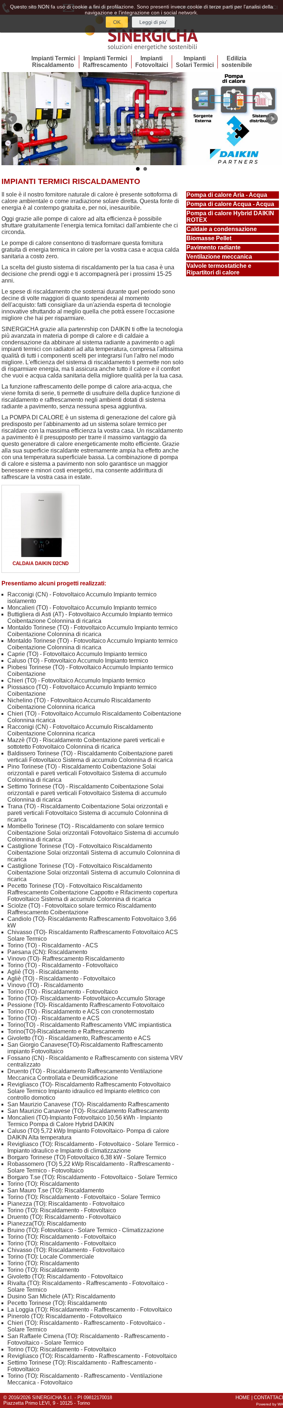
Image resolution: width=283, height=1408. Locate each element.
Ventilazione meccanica (219, 256)
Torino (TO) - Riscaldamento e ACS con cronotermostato (80, 1011)
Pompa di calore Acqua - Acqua (230, 204)
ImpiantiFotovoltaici (151, 61)
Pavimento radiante (213, 247)
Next (272, 119)
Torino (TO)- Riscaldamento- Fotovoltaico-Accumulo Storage (86, 998)
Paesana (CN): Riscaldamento (47, 952)
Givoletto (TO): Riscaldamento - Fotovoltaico (65, 1276)
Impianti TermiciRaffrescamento (105, 61)
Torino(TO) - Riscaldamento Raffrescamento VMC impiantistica (89, 1025)
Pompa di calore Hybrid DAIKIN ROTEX (230, 216)
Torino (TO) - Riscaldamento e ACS (53, 1018)
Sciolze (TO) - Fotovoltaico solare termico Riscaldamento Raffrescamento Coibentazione (81, 908)
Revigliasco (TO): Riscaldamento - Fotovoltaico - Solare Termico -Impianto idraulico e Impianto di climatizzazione (92, 1147)
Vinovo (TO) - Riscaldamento (45, 985)
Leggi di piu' (153, 22)
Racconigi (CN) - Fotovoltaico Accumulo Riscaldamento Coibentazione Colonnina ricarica (80, 730)
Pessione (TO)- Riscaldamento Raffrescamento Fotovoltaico (85, 1005)
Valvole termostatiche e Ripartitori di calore (218, 269)
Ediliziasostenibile (236, 61)
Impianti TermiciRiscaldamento (53, 61)
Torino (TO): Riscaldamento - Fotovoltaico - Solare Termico (83, 1197)
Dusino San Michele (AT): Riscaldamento (61, 1296)
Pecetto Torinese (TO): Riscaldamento (57, 1303)
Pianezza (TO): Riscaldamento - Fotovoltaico (66, 1203)
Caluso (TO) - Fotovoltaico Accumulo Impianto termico (77, 660)
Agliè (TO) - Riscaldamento (42, 972)
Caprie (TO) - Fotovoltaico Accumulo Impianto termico (77, 654)
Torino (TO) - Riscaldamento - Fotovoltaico (62, 965)
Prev (11, 119)
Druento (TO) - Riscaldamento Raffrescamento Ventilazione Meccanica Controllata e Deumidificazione (85, 1074)
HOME (242, 1397)
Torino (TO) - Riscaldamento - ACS (52, 945)
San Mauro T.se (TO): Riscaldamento (55, 1190)
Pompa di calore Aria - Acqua (226, 195)
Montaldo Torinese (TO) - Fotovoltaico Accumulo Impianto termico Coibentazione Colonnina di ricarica (92, 630)
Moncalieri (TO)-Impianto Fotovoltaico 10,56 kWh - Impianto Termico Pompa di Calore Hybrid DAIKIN (85, 1120)
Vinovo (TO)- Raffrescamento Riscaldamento (66, 958)
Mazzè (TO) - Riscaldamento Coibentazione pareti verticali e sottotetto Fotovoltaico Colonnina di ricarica (86, 743)
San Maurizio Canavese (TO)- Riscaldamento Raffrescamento (88, 1104)
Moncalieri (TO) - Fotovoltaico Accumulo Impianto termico (82, 607)
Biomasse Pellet (208, 238)
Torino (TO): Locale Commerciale (50, 1256)
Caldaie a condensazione (221, 229)
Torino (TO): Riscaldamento (43, 1184)
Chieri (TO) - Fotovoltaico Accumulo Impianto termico (76, 680)
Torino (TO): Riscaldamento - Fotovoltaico (61, 1210)
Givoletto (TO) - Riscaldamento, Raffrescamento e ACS (79, 1038)
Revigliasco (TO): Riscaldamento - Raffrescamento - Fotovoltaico (92, 1356)
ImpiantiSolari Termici (195, 61)
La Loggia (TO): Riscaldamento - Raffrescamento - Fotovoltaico (89, 1309)
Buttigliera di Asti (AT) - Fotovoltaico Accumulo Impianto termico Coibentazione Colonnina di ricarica (89, 617)
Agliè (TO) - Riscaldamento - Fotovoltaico (61, 978)
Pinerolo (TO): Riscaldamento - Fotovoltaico (64, 1316)
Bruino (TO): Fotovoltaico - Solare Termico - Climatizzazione (85, 1230)
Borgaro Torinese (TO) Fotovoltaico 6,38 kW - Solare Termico (86, 1157)
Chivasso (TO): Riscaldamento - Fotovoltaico (66, 1250)
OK (116, 22)
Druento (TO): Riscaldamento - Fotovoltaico (64, 1217)
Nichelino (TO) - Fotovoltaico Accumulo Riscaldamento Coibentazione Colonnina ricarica (79, 703)
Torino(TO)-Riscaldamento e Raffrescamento (65, 1031)
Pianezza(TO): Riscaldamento (46, 1223)
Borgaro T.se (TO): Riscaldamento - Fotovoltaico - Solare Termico (92, 1177)
